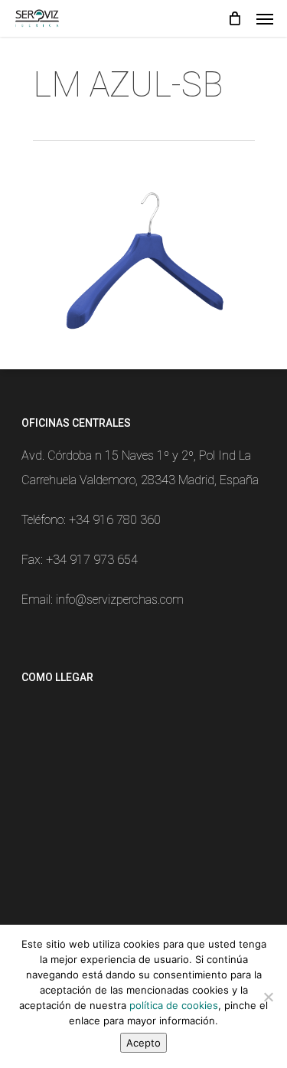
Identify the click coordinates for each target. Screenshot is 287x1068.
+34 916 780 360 (115, 520)
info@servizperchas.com (120, 599)
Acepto (143, 1043)
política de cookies (173, 1005)
